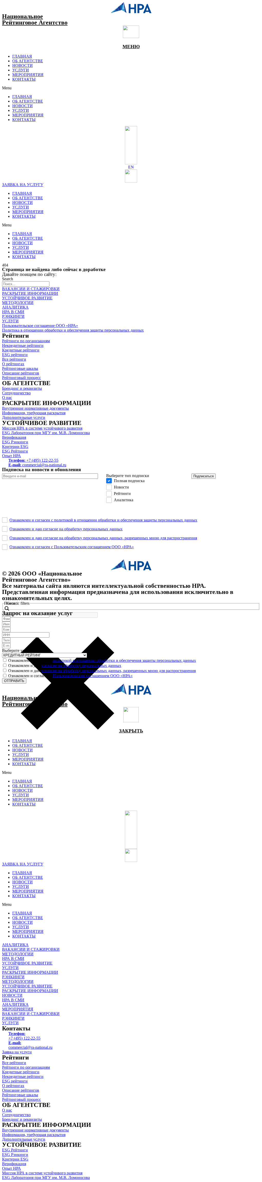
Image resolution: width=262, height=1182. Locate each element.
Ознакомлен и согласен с (102, 660)
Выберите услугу (17, 650)
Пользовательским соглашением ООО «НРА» (93, 676)
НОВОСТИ (22, 65)
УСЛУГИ (20, 70)
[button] (131, 88)
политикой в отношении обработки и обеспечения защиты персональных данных (124, 660)
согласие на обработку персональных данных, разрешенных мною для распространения (119, 670)
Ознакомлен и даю (64, 665)
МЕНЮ (131, 46)
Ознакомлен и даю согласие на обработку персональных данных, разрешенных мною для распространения (103, 538)
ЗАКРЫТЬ (131, 731)
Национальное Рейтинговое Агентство (35, 19)
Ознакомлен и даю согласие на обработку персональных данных (66, 529)
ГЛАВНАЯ (22, 56)
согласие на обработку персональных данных (81, 665)
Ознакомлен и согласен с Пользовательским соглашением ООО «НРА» (71, 547)
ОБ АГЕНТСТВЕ (27, 61)
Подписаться (203, 476)
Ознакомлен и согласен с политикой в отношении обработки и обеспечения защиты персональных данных (103, 520)
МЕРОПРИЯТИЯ (27, 74)
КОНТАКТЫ (24, 79)
